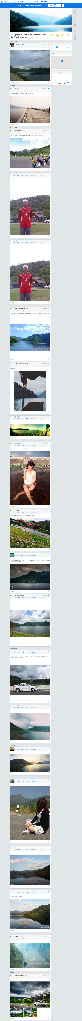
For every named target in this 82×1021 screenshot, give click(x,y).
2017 (75, 28)
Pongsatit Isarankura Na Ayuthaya (21, 308)
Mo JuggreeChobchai (18, 936)
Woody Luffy (16, 553)
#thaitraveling (29, 314)
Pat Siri (15, 847)
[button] (62, 61)
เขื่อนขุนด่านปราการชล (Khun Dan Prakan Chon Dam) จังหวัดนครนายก (26, 45)
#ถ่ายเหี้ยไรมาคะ (30, 93)
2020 (75, 22)
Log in (58, 5)
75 (63, 37)
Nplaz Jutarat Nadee (18, 130)
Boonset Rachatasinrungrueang (20, 975)
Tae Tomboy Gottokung (19, 595)
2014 (75, 33)
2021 (75, 20)
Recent (75, 9)
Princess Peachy (17, 416)
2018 (75, 26)
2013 (75, 35)
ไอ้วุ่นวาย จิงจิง (17, 510)
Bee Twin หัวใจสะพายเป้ (19, 44)
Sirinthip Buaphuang (18, 705)
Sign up (51, 5)
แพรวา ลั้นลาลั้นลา (17, 443)
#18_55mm (24, 314)
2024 (75, 15)
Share (16, 82)
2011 (75, 39)
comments (12, 82)
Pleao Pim (16, 88)
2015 (75, 31)
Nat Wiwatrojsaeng (18, 173)
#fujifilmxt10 (20, 314)
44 (57, 37)
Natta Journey (17, 780)
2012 (75, 37)
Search (15, 1)
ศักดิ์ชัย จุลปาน (17, 747)
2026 (75, 11)
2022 (75, 18)
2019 (75, 24)
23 (68, 37)
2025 (75, 13)
